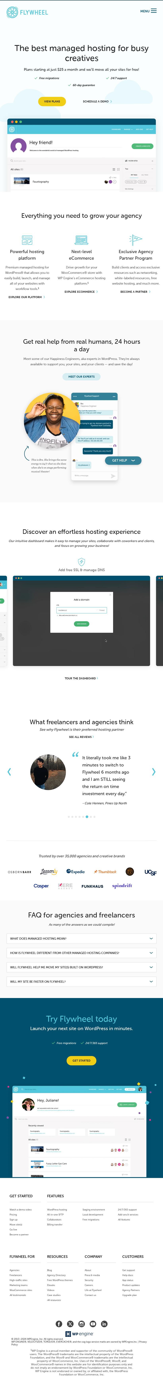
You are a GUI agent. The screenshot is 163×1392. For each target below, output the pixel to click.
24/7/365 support (127, 1209)
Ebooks (51, 1285)
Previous (1, 584)
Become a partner (19, 1234)
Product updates (131, 1285)
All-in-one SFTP (55, 1214)
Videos (50, 1290)
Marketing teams (18, 1285)
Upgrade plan (129, 1295)
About (88, 1270)
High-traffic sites (18, 1280)
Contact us (90, 1295)
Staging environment (93, 1209)
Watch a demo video (21, 1209)
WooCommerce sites (21, 1290)
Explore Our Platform (25, 297)
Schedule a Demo (96, 101)
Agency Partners (131, 1290)
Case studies (53, 1295)
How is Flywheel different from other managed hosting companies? (64, 953)
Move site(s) (16, 1224)
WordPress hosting (57, 1209)
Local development (92, 1214)
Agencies (14, 1270)
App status (127, 1280)
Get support (128, 1270)
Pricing (13, 1214)
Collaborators (54, 1219)
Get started (81, 1060)
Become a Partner (133, 292)
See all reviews (80, 737)
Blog (49, 1270)
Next (162, 584)
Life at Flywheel (93, 1290)
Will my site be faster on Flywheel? (38, 981)
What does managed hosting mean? (38, 938)
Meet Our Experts (81, 376)
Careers (89, 1285)
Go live (13, 1229)
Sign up (13, 1219)
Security (89, 1280)
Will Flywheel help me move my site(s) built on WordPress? (56, 967)
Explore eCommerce (80, 292)
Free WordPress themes (60, 1280)
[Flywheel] (27, 12)
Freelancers (16, 1275)
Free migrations (90, 1219)
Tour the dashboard (80, 678)
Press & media (92, 1275)
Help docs (127, 1275)
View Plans (52, 101)
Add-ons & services (128, 1214)
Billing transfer (54, 1224)
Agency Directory (56, 1275)
